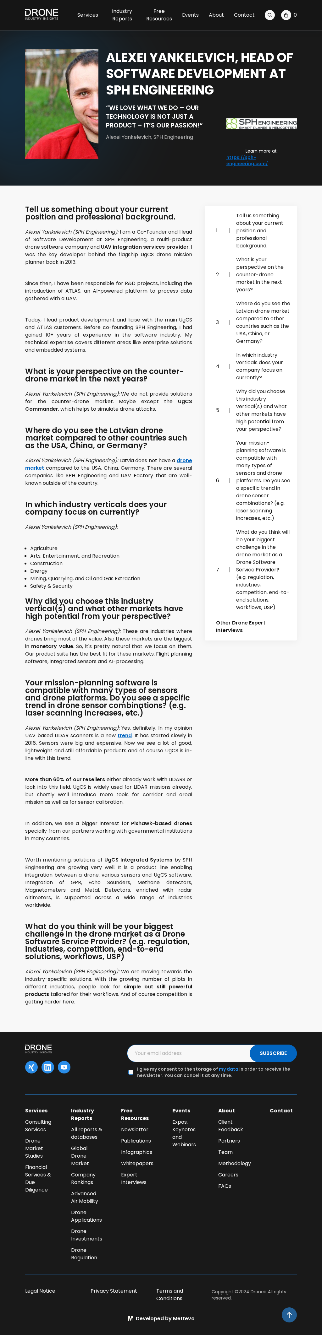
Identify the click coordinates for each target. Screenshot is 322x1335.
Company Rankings (83, 1178)
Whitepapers (137, 1163)
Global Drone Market (80, 1156)
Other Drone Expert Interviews (240, 626)
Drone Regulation (84, 1253)
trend (125, 735)
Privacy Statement (114, 1290)
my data (228, 1069)
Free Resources (159, 15)
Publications (136, 1140)
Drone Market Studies (34, 1148)
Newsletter (134, 1129)
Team (225, 1152)
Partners (229, 1140)
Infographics (136, 1152)
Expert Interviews (134, 1178)
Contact (244, 15)
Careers (228, 1174)
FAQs (224, 1186)
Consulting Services (38, 1125)
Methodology (234, 1163)
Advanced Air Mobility (84, 1197)
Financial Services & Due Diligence (38, 1178)
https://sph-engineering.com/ (247, 160)
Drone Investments (86, 1235)
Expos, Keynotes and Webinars (184, 1133)
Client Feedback (230, 1125)
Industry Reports (122, 15)
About (216, 15)
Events (190, 15)
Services (87, 15)
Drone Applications (86, 1216)
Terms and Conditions (169, 1294)
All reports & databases (86, 1133)
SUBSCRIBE (273, 1053)
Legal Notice (40, 1290)
